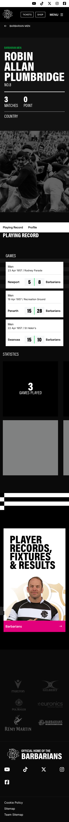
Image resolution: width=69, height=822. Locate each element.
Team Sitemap (13, 814)
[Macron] (19, 686)
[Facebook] (64, 3)
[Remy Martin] (19, 723)
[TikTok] (42, 3)
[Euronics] (50, 704)
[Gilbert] (50, 686)
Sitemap (9, 808)
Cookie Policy (13, 802)
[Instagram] (57, 3)
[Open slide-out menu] (56, 14)
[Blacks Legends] (50, 722)
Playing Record (13, 227)
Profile (32, 227)
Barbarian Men (20, 25)
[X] (49, 3)
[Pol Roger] (19, 704)
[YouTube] (34, 3)
